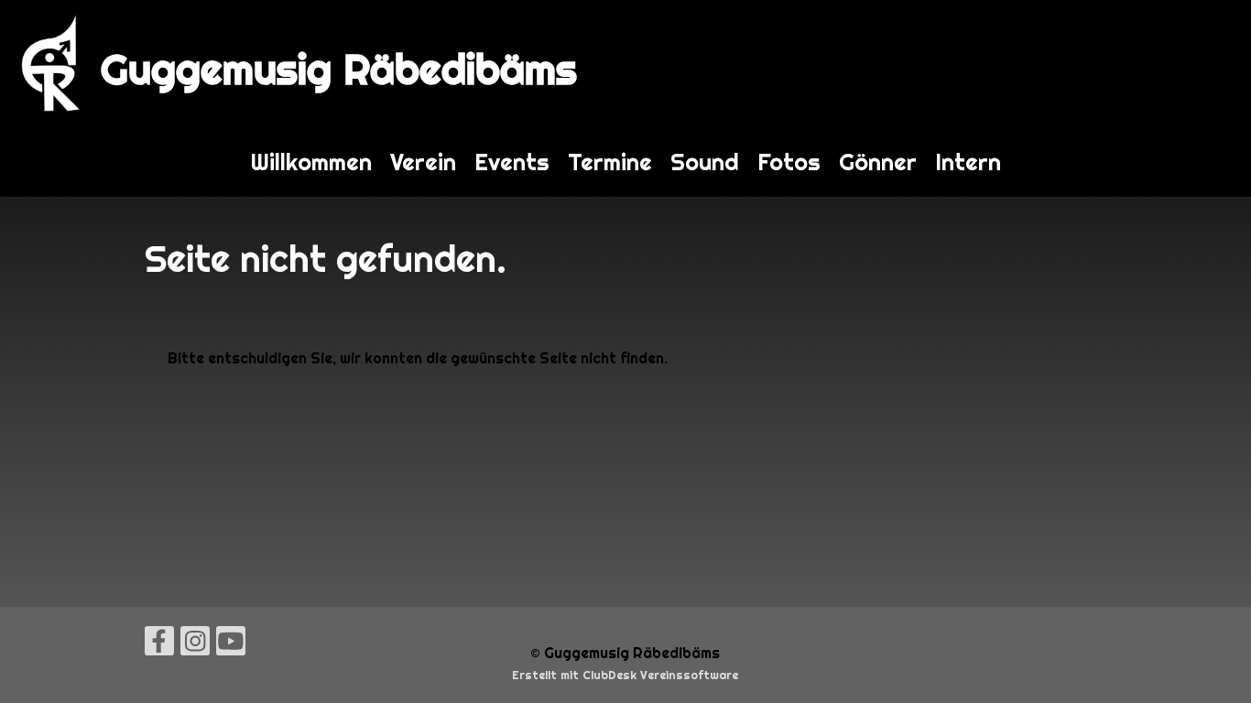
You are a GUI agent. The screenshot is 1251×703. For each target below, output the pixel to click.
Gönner (878, 162)
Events (511, 162)
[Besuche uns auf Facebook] (159, 645)
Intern (968, 162)
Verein (423, 162)
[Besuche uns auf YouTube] (230, 645)
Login (1213, 63)
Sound (704, 162)
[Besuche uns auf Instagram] (195, 645)
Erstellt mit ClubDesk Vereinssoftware (625, 675)
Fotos (789, 162)
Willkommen (311, 162)
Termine (610, 162)
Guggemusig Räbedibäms (339, 69)
